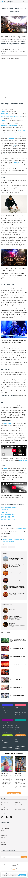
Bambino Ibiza (12, 609)
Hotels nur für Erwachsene (20, 712)
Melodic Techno (7, 423)
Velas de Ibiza (12, 623)
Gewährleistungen (4, 809)
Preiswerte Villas (5, 722)
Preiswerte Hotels (18, 717)
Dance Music (4, 547)
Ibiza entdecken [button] (20, 735)
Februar (17, 4)
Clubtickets (4, 712)
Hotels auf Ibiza (4, 826)
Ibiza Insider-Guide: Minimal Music (18, 664)
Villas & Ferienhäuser (5, 828)
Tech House (5, 509)
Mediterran (17, 722)
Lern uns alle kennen (14, 793)
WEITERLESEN (23, 460)
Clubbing (3, 837)
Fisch (16, 725)
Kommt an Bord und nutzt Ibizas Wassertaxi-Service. (16, 559)
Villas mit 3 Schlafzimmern (7, 725)
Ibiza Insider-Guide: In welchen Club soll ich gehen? (17, 594)
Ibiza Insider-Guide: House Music (9, 507)
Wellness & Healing (6, 744)
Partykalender (5, 707)
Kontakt (16, 807)
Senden (24, 857)
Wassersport (4, 740)
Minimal (5, 468)
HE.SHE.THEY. (21, 130)
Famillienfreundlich (6, 737)
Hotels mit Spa (18, 714)
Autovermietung (18, 743)
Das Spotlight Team (5, 802)
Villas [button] (7, 720)
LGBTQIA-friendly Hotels (20, 707)
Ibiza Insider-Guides (21, 528)
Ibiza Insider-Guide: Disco (8, 514)
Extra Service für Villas (6, 732)
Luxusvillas (4, 729)
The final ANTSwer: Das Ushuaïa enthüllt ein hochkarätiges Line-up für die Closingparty (17, 579)
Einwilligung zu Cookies (19, 804)
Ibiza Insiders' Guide (6, 717)
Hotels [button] (20, 705)
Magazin (9, 4)
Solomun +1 (6, 154)
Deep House (5, 511)
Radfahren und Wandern (7, 747)
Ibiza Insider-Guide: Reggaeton (9, 518)
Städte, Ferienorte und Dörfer (19, 738)
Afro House (4, 512)
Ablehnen (14, 875)
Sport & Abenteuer (5, 742)
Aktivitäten (3, 842)
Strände (16, 741)
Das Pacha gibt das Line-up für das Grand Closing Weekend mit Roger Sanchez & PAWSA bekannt (17, 565)
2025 (13, 4)
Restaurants (3, 839)
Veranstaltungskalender (20, 746)
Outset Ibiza (11, 138)
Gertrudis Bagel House (14, 616)
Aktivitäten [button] (7, 735)
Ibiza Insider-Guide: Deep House (17, 656)
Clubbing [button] (7, 705)
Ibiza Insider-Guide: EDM (7, 516)
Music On (16, 162)
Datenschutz (17, 802)
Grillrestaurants (18, 727)
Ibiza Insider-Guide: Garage (8, 519)
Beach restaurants (18, 732)
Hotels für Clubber (18, 710)
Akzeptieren (22, 875)
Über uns (3, 804)
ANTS (14, 145)
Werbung (3, 807)
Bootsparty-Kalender (6, 710)
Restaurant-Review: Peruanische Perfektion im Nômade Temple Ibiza (17, 587)
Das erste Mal (11, 547)
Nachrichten (3, 844)
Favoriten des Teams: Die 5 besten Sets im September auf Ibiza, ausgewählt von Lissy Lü (16, 572)
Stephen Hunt (4, 14)
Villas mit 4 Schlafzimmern (7, 727)
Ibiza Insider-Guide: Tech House (17, 648)
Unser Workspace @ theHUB (20, 809)
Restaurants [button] (20, 720)
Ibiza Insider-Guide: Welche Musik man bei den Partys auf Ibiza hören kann (18, 640)
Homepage (3, 4)
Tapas (16, 729)
